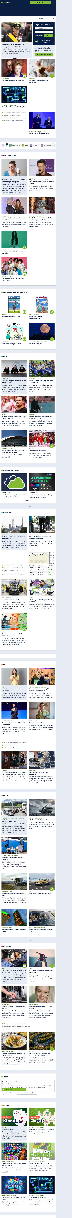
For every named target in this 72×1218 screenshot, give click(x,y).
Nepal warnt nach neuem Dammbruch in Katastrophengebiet (15, 112)
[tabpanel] (16, 39)
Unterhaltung (10, 156)
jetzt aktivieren (8, 1089)
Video (6, 1077)
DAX (31, 570)
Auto (5, 796)
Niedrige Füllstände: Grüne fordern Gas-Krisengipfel (13, 565)
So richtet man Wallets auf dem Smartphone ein (12, 747)
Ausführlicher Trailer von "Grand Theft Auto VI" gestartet (14, 574)
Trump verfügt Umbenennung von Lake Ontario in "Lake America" (14, 571)
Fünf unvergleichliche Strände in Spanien (11, 1028)
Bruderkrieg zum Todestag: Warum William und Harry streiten (15, 118)
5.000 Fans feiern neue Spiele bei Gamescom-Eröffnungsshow (15, 742)
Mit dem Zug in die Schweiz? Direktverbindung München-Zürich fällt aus (17, 1026)
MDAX (31, 572)
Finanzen (7, 512)
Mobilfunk (40, 2)
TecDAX (32, 575)
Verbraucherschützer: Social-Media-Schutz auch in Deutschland (15, 567)
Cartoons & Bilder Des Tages (15, 292)
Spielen (6, 1105)
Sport (5, 356)
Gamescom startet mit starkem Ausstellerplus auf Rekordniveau (15, 739)
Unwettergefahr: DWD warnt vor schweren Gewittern (13, 120)
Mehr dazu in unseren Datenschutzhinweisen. (27, 1094)
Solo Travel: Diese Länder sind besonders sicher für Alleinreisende (16, 1023)
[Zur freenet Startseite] (5, 1)
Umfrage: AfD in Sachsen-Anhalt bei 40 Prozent (12, 115)
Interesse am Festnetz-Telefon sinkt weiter (11, 745)
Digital (6, 665)
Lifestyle (7, 946)
